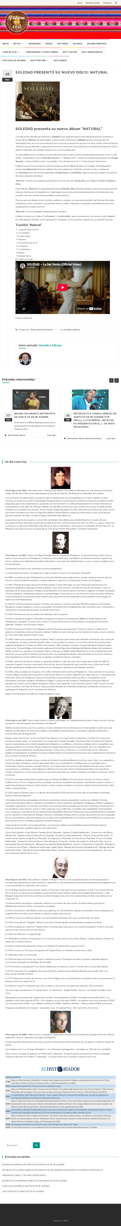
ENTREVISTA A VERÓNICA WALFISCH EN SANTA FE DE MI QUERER (34, 1180)
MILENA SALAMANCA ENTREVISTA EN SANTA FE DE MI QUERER (33, 1164)
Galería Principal (97, 43)
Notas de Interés (45, 329)
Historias (62, 43)
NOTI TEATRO (70, 52)
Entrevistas (13, 435)
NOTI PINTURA (38, 60)
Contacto (107, 2)
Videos (49, 43)
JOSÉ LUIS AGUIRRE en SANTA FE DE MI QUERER (25, 1186)
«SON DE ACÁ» (10, 52)
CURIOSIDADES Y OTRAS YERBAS (42, 52)
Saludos (77, 43)
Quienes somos (93, 2)
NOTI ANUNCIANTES (92, 52)
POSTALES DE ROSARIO (14, 60)
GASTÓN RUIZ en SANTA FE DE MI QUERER (23, 1191)
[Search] (36, 1145)
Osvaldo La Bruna (72, 329)
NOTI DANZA (60, 60)
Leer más (51, 435)
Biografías (35, 43)
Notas (17, 43)
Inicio (79, 2)
